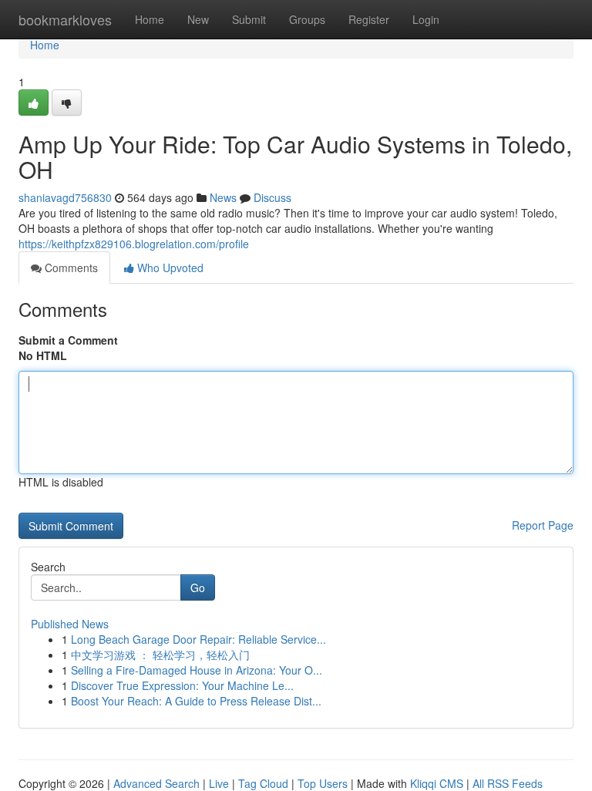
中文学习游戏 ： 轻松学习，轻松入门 (160, 654)
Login (425, 19)
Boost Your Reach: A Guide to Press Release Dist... (196, 701)
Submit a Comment (68, 340)
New (198, 19)
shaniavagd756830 (65, 197)
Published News (70, 623)
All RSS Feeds (508, 783)
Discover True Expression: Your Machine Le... (182, 685)
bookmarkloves (65, 19)
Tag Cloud (263, 783)
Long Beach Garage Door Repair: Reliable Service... (198, 639)
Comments (70, 267)
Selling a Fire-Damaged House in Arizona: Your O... (196, 670)
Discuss (272, 197)
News (223, 197)
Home (149, 19)
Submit (249, 19)
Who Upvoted (169, 267)
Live (219, 783)
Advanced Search (156, 783)
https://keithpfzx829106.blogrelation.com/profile (133, 243)
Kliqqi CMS (436, 783)
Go (197, 587)
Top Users (323, 783)
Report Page (543, 525)
